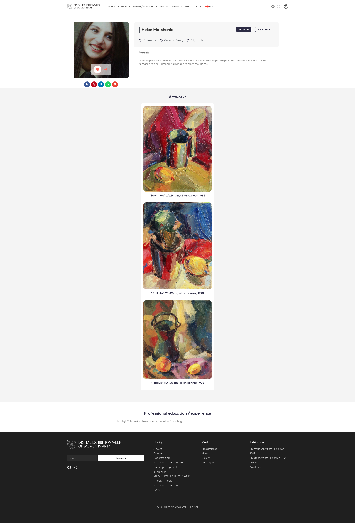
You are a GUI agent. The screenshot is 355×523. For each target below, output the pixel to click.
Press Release (209, 448)
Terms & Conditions (166, 485)
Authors (122, 6)
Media (175, 6)
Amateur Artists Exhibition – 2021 (269, 457)
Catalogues (208, 462)
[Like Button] (97, 69)
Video (205, 453)
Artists (253, 462)
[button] (87, 84)
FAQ (156, 490)
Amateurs (255, 467)
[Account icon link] (286, 6)
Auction (164, 6)
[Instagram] (278, 6)
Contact (198, 6)
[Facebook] (273, 6)
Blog (187, 6)
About (111, 6)
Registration (161, 458)
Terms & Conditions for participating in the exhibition (168, 467)
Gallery (206, 457)
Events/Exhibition (143, 6)
